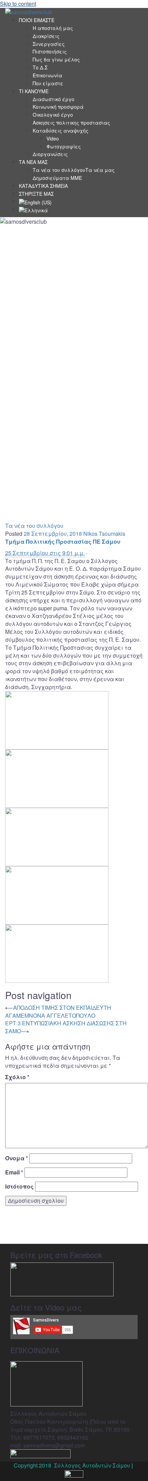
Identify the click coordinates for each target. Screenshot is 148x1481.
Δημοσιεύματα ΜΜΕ (57, 177)
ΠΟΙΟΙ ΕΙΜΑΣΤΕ (36, 20)
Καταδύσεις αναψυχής (60, 130)
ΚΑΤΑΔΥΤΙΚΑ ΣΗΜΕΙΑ (43, 185)
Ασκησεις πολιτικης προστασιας (71, 122)
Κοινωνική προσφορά (58, 106)
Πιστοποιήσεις (50, 51)
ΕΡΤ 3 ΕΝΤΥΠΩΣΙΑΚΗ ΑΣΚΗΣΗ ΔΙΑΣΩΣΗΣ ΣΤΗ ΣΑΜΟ (66, 1027)
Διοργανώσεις (50, 154)
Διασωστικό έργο (53, 99)
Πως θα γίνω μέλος (56, 59)
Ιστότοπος (19, 1186)
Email (14, 1172)
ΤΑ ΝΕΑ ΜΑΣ (33, 161)
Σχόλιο (17, 1077)
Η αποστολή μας (53, 28)
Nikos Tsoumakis (104, 534)
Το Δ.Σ (40, 67)
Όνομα (16, 1158)
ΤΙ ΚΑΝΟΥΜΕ (34, 91)
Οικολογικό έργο (53, 114)
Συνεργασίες (49, 43)
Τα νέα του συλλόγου (34, 526)
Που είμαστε (48, 83)
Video (52, 138)
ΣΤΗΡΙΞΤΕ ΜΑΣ (36, 193)
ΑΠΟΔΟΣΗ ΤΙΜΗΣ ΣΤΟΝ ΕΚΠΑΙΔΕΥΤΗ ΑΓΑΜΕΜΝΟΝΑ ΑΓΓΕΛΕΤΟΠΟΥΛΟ (58, 1011)
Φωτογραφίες (63, 146)
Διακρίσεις (46, 35)
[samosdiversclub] (28, 12)
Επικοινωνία (47, 75)
